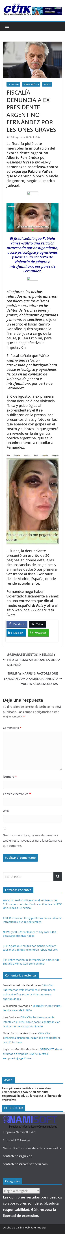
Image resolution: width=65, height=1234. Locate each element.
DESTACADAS (13, 84)
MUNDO (47, 84)
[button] (32, 281)
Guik (37, 137)
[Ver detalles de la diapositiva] (47, 11)
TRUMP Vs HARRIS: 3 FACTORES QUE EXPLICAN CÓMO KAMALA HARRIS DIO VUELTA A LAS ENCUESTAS (31, 679)
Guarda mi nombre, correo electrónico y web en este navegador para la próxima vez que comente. (32, 840)
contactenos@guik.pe (17, 1156)
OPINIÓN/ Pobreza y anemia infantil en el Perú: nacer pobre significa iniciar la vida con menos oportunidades (31, 1022)
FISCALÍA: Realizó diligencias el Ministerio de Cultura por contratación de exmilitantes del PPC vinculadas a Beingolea (32, 904)
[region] (47, 11)
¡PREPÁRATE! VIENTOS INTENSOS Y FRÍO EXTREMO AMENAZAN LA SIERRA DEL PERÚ (33, 660)
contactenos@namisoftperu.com (25, 1164)
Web (6, 811)
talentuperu (38, 1227)
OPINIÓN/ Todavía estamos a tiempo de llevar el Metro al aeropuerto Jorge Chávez (32, 1054)
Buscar (58, 876)
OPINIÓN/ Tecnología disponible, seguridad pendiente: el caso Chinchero (31, 1038)
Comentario (12, 728)
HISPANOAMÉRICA (31, 84)
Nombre (10, 777)
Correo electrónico (17, 794)
